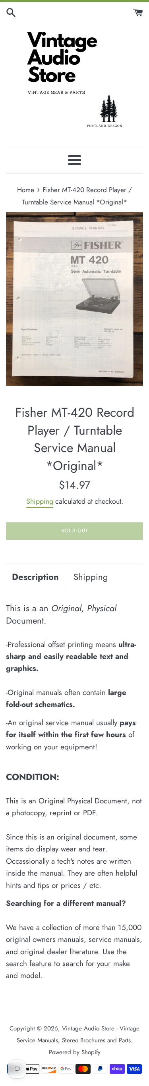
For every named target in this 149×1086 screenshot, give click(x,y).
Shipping (39, 501)
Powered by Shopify (75, 1052)
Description (35, 576)
